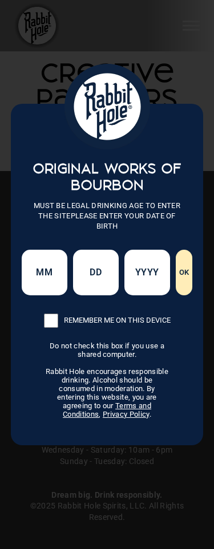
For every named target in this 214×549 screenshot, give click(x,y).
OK (184, 272)
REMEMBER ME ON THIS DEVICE (117, 320)
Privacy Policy (126, 414)
